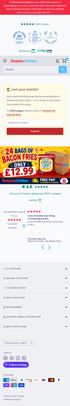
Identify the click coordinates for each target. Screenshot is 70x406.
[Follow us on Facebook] (5, 358)
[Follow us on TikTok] (24, 358)
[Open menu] (5, 60)
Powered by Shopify (12, 399)
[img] (14, 220)
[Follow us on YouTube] (18, 358)
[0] (64, 61)
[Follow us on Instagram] (11, 358)
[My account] (57, 61)
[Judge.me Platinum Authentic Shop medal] (50, 37)
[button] (43, 247)
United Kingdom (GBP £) (16, 343)
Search (35, 131)
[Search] (63, 69)
